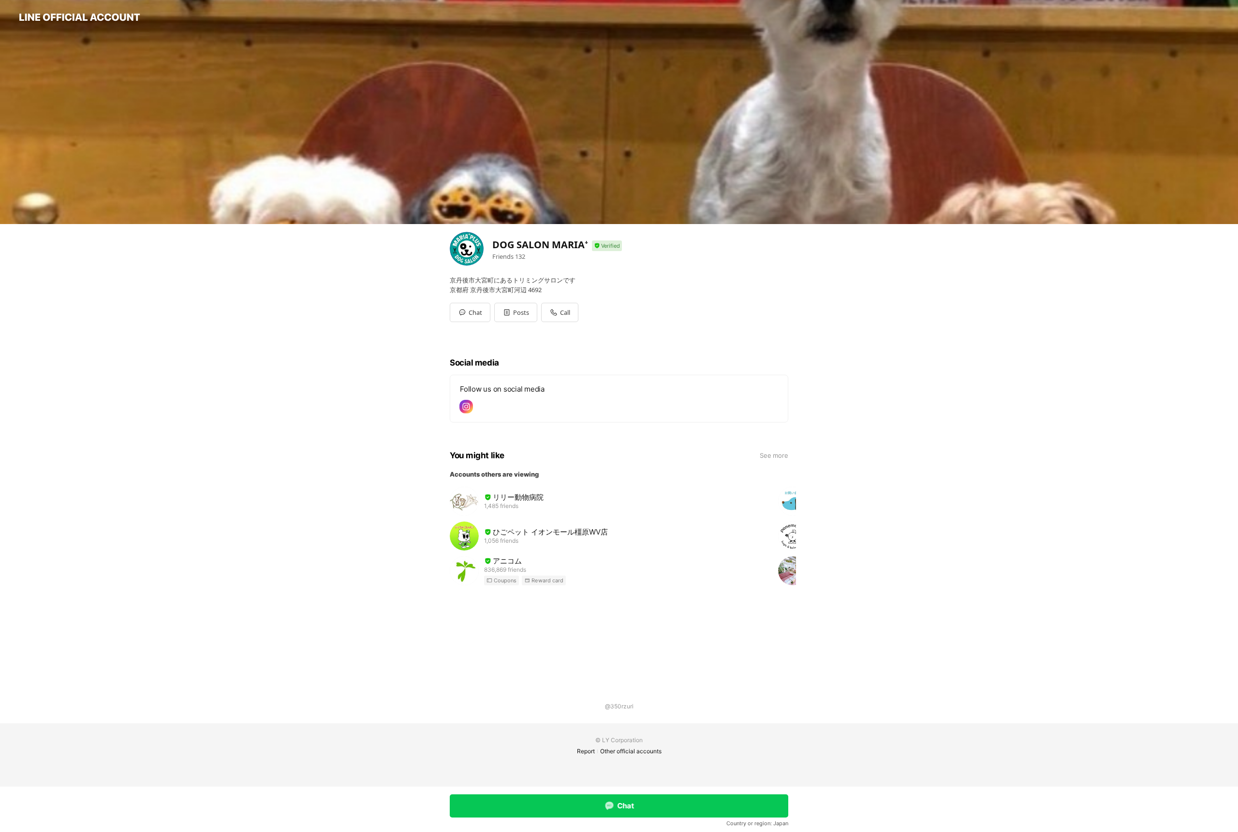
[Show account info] (607, 246)
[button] (515, 312)
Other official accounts (631, 751)
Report (586, 751)
